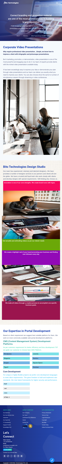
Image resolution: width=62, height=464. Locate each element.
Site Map (44, 422)
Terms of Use (45, 415)
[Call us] (52, 460)
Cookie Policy (45, 424)
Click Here (7, 449)
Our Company (26, 412)
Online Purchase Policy (47, 427)
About (18, 35)
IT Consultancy (7, 422)
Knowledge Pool (7, 427)
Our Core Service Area (8, 415)
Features (25, 35)
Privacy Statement (46, 412)
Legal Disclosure (46, 417)
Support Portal (6, 424)
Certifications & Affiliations (29, 417)
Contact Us (25, 422)
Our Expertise (6, 420)
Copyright (44, 420)
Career (24, 420)
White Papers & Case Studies (38, 35)
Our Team (25, 415)
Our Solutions (6, 412)
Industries (5, 417)
